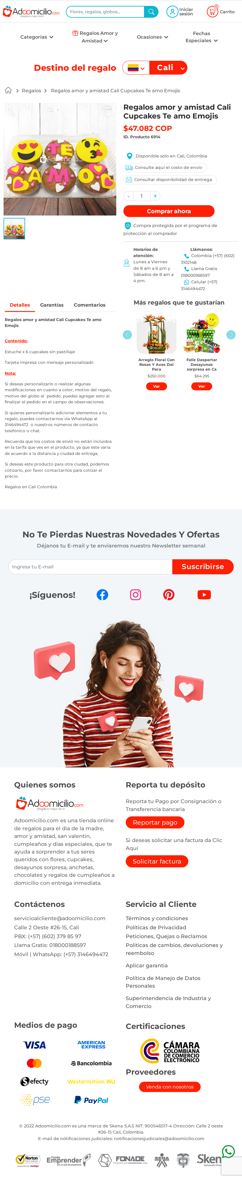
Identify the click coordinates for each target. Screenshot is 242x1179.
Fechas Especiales (199, 37)
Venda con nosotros (170, 1087)
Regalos (31, 90)
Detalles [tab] (20, 305)
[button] (14, 228)
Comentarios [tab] (90, 305)
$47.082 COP (147, 128)
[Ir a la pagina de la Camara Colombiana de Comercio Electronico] (169, 1050)
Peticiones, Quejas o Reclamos (166, 936)
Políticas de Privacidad (156, 927)
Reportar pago (155, 822)
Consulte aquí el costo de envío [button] (168, 167)
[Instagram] (135, 595)
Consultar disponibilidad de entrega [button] (173, 179)
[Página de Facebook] (102, 595)
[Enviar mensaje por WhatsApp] (228, 1151)
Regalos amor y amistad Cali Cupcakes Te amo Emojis (115, 90)
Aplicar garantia (147, 965)
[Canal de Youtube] (204, 595)
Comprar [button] (169, 211)
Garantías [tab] (52, 305)
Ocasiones (150, 37)
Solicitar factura (157, 861)
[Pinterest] (169, 595)
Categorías (34, 37)
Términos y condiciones (157, 918)
